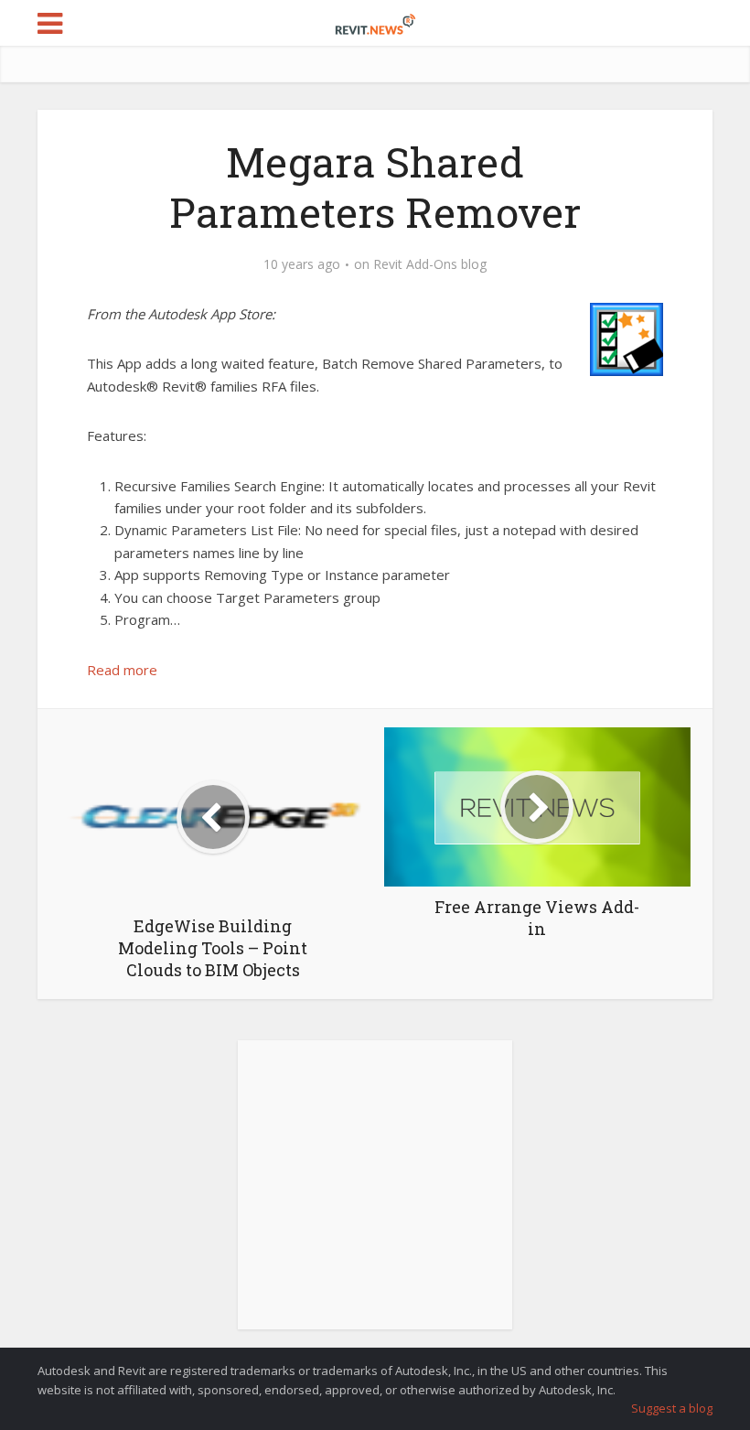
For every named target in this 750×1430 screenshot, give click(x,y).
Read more (122, 670)
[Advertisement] (375, 1195)
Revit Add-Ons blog (430, 264)
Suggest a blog (671, 1408)
